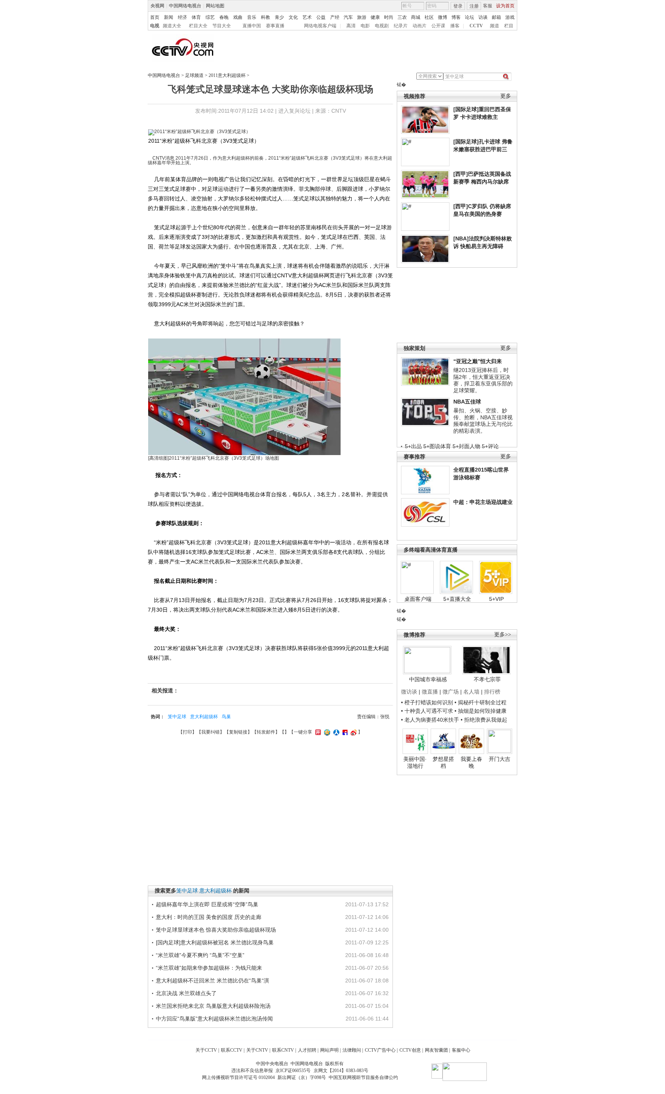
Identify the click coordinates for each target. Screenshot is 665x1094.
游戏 (510, 17)
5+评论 (490, 446)
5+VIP (496, 599)
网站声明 (329, 1050)
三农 (402, 17)
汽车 (348, 17)
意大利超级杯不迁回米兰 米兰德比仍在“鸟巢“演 (212, 980)
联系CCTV (231, 1050)
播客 (454, 25)
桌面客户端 (417, 599)
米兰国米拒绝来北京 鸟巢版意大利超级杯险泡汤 (213, 1006)
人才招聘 (307, 1050)
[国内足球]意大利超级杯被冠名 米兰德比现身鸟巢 (215, 942)
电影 (365, 25)
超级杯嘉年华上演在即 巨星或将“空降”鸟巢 (207, 904)
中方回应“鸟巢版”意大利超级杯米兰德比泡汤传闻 (214, 1019)
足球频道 (194, 75)
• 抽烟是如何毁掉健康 (480, 711)
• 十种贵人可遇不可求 (427, 711)
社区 (429, 17)
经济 (182, 17)
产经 (334, 17)
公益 (321, 17)
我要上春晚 (471, 762)
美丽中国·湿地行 (415, 762)
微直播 (430, 692)
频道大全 (172, 25)
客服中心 (461, 1050)
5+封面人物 (466, 446)
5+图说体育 (437, 446)
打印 (187, 732)
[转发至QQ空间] (326, 732)
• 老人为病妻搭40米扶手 (430, 720)
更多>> (502, 634)
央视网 (157, 5)
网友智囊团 (436, 1050)
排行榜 (492, 692)
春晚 (224, 17)
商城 (415, 17)
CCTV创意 (410, 1050)
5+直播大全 (457, 599)
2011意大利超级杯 (227, 75)
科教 (265, 17)
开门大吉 (499, 759)
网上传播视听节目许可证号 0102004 (238, 1077)
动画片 (419, 25)
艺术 (307, 17)
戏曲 (237, 17)
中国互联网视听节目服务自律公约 (363, 1077)
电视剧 (382, 25)
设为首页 (505, 5)
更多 (505, 96)
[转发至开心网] (317, 732)
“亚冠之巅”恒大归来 (477, 361)
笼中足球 (177, 716)
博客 (456, 17)
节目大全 (221, 25)
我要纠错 (210, 732)
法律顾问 (352, 1050)
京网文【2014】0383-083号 (341, 1070)
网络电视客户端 (320, 25)
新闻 (168, 17)
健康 (375, 17)
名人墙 (471, 692)
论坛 (469, 17)
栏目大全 (198, 25)
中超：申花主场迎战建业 (483, 502)
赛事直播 (275, 25)
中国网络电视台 (185, 5)
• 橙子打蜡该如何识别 (427, 702)
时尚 (388, 17)
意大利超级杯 (204, 716)
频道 (494, 25)
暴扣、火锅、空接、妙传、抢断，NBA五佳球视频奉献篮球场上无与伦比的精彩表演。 (483, 420)
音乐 (251, 17)
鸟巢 (226, 716)
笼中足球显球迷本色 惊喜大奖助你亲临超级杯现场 (216, 930)
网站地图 (215, 5)
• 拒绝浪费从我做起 (484, 720)
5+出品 (413, 446)
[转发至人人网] (335, 732)
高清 (351, 25)
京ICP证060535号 (293, 1070)
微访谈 (409, 692)
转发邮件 (266, 732)
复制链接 (238, 732)
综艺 (210, 17)
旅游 (361, 17)
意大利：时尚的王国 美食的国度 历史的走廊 (208, 917)
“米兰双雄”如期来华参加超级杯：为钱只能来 (209, 968)
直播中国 (251, 25)
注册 (474, 6)
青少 (279, 17)
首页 (154, 17)
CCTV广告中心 (380, 1050)
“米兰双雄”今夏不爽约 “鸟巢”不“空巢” (200, 955)
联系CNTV (283, 1050)
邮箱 (496, 17)
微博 (442, 17)
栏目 (508, 25)
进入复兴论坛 (294, 111)
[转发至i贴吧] (344, 732)
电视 (154, 25)
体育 (196, 17)
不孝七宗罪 (487, 679)
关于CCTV (206, 1050)
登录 (458, 6)
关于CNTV (257, 1050)
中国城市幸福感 (428, 679)
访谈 (483, 17)
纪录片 (401, 25)
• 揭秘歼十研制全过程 (480, 702)
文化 (293, 17)
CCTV (476, 25)
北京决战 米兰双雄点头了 (186, 993)
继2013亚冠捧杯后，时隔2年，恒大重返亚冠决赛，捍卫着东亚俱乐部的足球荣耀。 (483, 380)
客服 (487, 5)
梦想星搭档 (443, 762)
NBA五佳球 (467, 402)
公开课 (438, 25)
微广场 (451, 692)
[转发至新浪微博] (353, 732)
